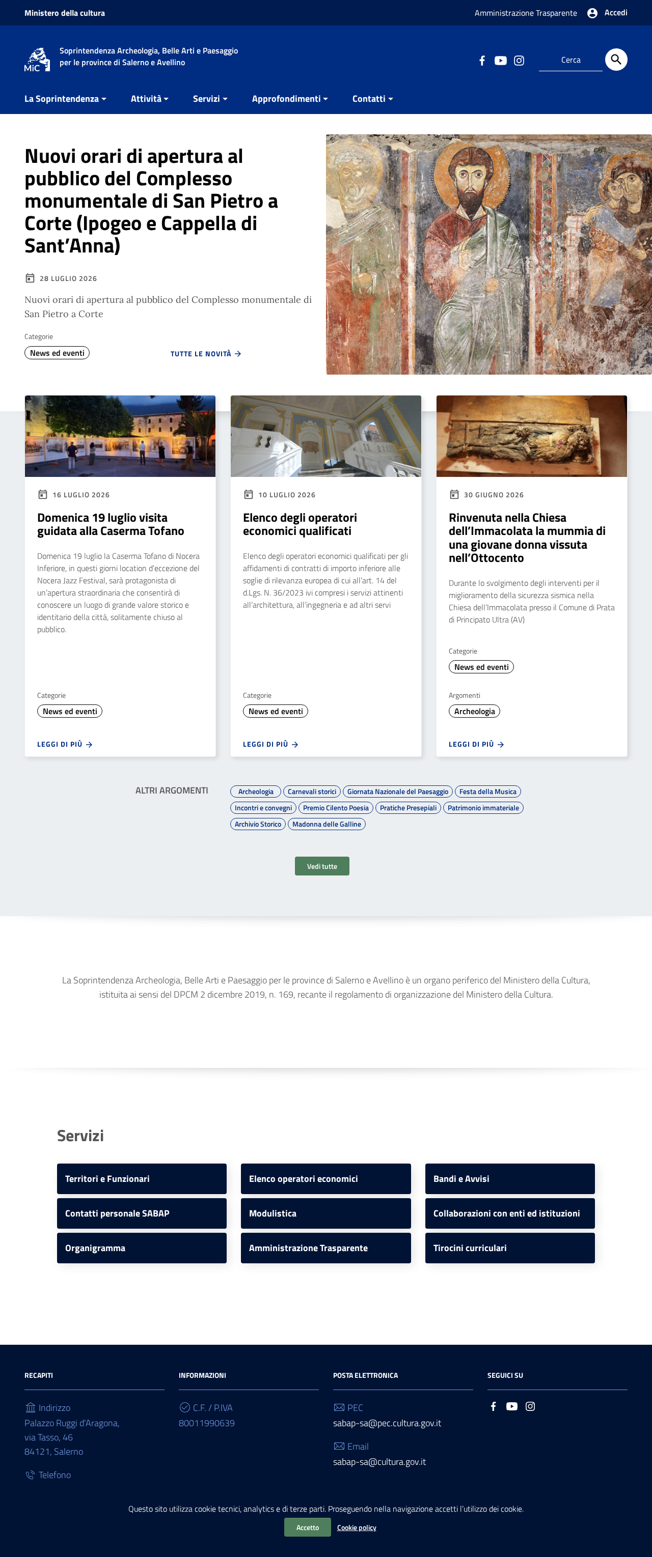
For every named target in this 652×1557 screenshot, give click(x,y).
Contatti (369, 98)
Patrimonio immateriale (483, 806)
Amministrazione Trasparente (526, 13)
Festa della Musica (488, 790)
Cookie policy (356, 1527)
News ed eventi (57, 353)
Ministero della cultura (64, 13)
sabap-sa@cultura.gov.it (379, 1461)
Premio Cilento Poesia (336, 806)
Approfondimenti (286, 98)
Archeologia (474, 711)
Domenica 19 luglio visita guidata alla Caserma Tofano (110, 524)
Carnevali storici (312, 790)
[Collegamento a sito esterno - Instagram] (518, 59)
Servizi (206, 98)
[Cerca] (616, 59)
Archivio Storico (258, 822)
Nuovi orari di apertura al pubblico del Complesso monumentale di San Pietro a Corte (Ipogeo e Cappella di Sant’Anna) (151, 200)
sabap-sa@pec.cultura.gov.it (387, 1423)
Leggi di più (61, 744)
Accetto (307, 1527)
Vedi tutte (322, 866)
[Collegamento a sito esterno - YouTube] (500, 59)
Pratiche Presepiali (408, 806)
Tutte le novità (202, 353)
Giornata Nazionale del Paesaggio (397, 790)
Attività (146, 98)
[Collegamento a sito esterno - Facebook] (482, 59)
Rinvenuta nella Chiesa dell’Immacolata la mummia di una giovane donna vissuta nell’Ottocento (527, 537)
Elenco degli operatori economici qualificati (300, 524)
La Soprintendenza (61, 98)
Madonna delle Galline (326, 822)
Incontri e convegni (263, 806)
